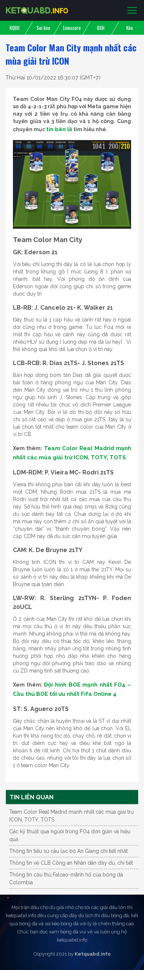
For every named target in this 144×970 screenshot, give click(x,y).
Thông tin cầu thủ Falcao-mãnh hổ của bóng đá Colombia (66, 878)
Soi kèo (43, 27)
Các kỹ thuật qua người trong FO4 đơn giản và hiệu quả (69, 835)
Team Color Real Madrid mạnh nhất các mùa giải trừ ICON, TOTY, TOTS (71, 816)
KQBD (15, 27)
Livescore (72, 27)
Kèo (129, 27)
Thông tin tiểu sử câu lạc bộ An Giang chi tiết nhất (68, 851)
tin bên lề (59, 129)
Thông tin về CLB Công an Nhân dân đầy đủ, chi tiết (71, 863)
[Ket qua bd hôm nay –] (37, 10)
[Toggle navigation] (132, 10)
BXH (100, 27)
